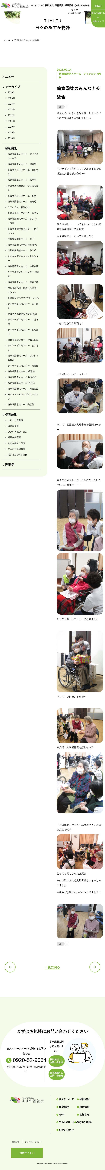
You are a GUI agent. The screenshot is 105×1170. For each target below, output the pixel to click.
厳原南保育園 (14, 437)
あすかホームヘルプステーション (23, 396)
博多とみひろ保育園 (17, 454)
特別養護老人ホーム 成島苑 (22, 201)
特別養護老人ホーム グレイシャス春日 (23, 221)
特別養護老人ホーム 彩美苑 (22, 180)
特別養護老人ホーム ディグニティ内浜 (23, 156)
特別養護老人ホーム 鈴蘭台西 (23, 266)
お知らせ (85, 5)
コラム (86, 11)
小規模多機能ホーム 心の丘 (22, 250)
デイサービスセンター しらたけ (23, 331)
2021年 (11, 121)
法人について (37, 5)
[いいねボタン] (60, 107)
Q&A (77, 5)
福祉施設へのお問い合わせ (56, 1060)
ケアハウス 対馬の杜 (19, 207)
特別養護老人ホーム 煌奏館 (22, 164)
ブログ (74, 11)
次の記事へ (94, 967)
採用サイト (98, 17)
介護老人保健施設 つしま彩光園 (23, 188)
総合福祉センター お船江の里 (23, 340)
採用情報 (69, 5)
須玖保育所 (13, 426)
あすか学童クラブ (16, 443)
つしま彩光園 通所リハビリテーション (23, 290)
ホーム (7, 40)
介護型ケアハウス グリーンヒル (23, 298)
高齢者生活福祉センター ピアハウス (23, 231)
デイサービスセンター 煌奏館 (23, 366)
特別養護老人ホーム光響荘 (21, 404)
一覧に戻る (52, 967)
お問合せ (98, 6)
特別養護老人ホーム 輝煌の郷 (23, 282)
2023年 (11, 109)
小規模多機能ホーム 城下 (21, 239)
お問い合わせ (66, 1129)
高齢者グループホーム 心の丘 (23, 213)
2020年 (11, 127)
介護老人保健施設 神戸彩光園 (22, 314)
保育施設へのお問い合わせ (56, 1074)
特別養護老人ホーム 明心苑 (21, 383)
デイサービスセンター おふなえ (23, 347)
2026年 (11, 92)
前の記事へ (10, 967)
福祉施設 (49, 5)
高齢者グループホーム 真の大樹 (23, 172)
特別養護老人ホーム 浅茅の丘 (22, 377)
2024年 (11, 104)
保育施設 (59, 5)
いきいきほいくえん (17, 432)
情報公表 (15, 1142)
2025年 (11, 98)
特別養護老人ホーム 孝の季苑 (22, 245)
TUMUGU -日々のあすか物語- (65, 1122)
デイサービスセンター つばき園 (23, 321)
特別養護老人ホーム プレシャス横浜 (23, 357)
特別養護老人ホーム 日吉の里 (23, 388)
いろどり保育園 (15, 420)
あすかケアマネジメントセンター (23, 258)
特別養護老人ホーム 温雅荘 (21, 371)
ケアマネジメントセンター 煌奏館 (23, 274)
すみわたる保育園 (16, 449)
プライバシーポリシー (33, 1142)
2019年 (11, 132)
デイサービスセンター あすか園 (23, 306)
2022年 (11, 115)
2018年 (11, 138)
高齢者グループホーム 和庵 (22, 196)
